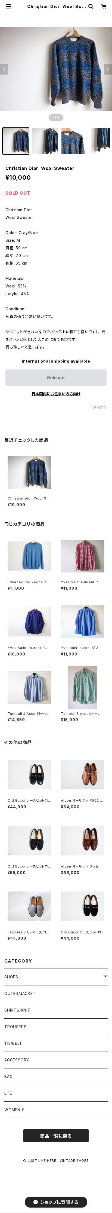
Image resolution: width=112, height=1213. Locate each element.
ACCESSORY (16, 1060)
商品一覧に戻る (56, 1136)
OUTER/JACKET (20, 993)
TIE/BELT (13, 1043)
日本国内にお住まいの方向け (56, 393)
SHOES (11, 977)
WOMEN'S (14, 1109)
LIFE (8, 1093)
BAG (8, 1076)
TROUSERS (15, 1026)
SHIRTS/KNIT (17, 1010)
